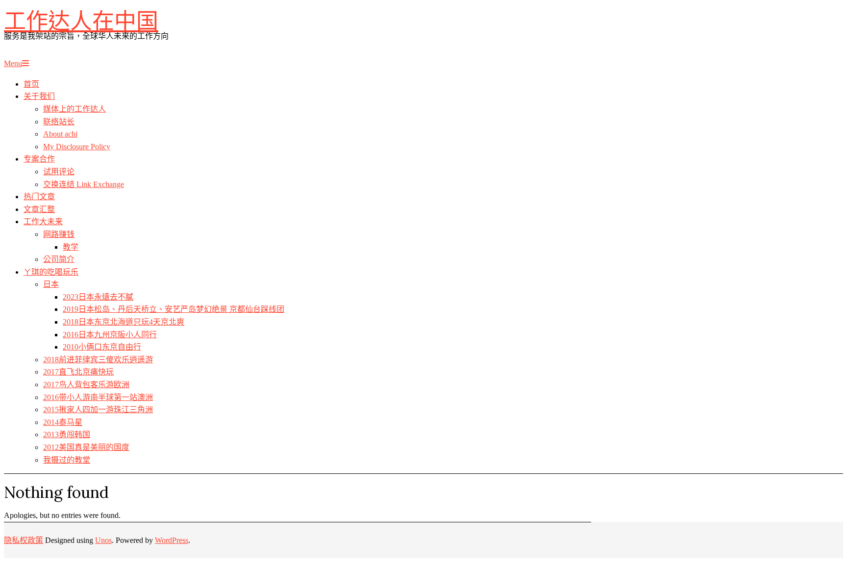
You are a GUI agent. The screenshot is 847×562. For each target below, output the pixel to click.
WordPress (171, 540)
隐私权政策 (23, 540)
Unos (103, 540)
